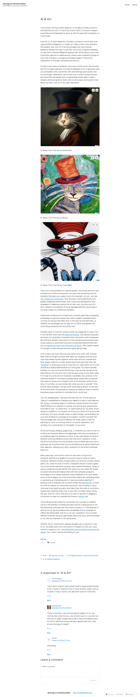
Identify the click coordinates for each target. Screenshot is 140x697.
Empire (47, 403)
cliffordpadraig (56, 605)
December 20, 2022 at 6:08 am (62, 607)
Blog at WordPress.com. (82, 693)
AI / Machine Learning (75, 555)
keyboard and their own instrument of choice (63, 346)
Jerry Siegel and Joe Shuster (51, 299)
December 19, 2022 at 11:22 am (62, 581)
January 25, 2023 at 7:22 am (61, 640)
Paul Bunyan (87, 483)
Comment (93, 680)
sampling (44, 365)
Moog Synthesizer (72, 335)
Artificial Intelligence (53, 559)
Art (46, 559)
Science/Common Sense (90, 555)
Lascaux (81, 496)
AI (43, 559)
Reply (49, 600)
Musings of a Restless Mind (14, 4)
